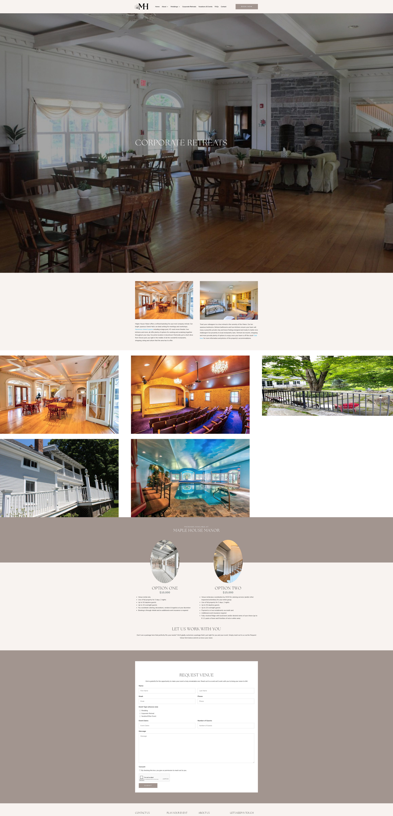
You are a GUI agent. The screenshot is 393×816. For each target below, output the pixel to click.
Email (141, 696)
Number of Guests (205, 721)
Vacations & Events (205, 7)
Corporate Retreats (189, 7)
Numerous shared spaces (144, 329)
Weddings (174, 7)
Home (157, 7)
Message (142, 731)
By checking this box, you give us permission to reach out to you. (164, 770)
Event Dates (143, 721)
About (164, 7)
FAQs (217, 7)
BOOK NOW (246, 7)
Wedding (144, 711)
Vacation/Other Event (148, 716)
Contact (223, 7)
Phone (200, 696)
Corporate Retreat (147, 713)
